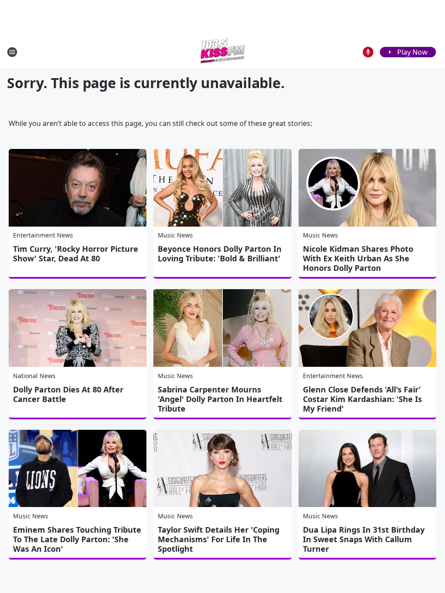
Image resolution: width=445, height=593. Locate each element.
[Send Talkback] (368, 52)
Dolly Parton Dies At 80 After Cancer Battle (68, 394)
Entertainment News (43, 235)
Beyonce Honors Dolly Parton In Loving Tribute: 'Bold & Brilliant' (220, 253)
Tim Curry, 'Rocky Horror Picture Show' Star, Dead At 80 (75, 253)
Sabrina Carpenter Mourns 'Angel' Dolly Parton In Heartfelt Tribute (220, 399)
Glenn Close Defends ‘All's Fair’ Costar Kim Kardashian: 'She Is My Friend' (362, 399)
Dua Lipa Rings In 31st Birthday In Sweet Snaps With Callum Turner (364, 539)
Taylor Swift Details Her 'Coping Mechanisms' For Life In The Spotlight (218, 539)
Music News (175, 235)
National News (34, 376)
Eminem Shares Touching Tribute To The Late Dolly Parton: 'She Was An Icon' (77, 539)
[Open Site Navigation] (12, 52)
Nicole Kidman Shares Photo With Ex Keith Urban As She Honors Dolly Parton (358, 258)
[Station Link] (222, 52)
